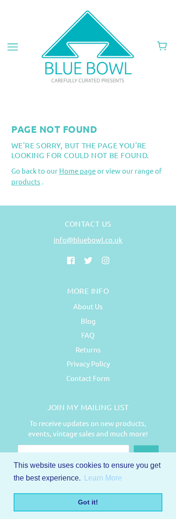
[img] (70, 260)
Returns (88, 349)
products (25, 181)
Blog (88, 320)
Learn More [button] (103, 478)
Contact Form (88, 378)
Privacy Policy (88, 363)
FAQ (88, 334)
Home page (77, 170)
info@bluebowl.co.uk (88, 239)
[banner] (86, 45)
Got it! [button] (88, 502)
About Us (88, 306)
